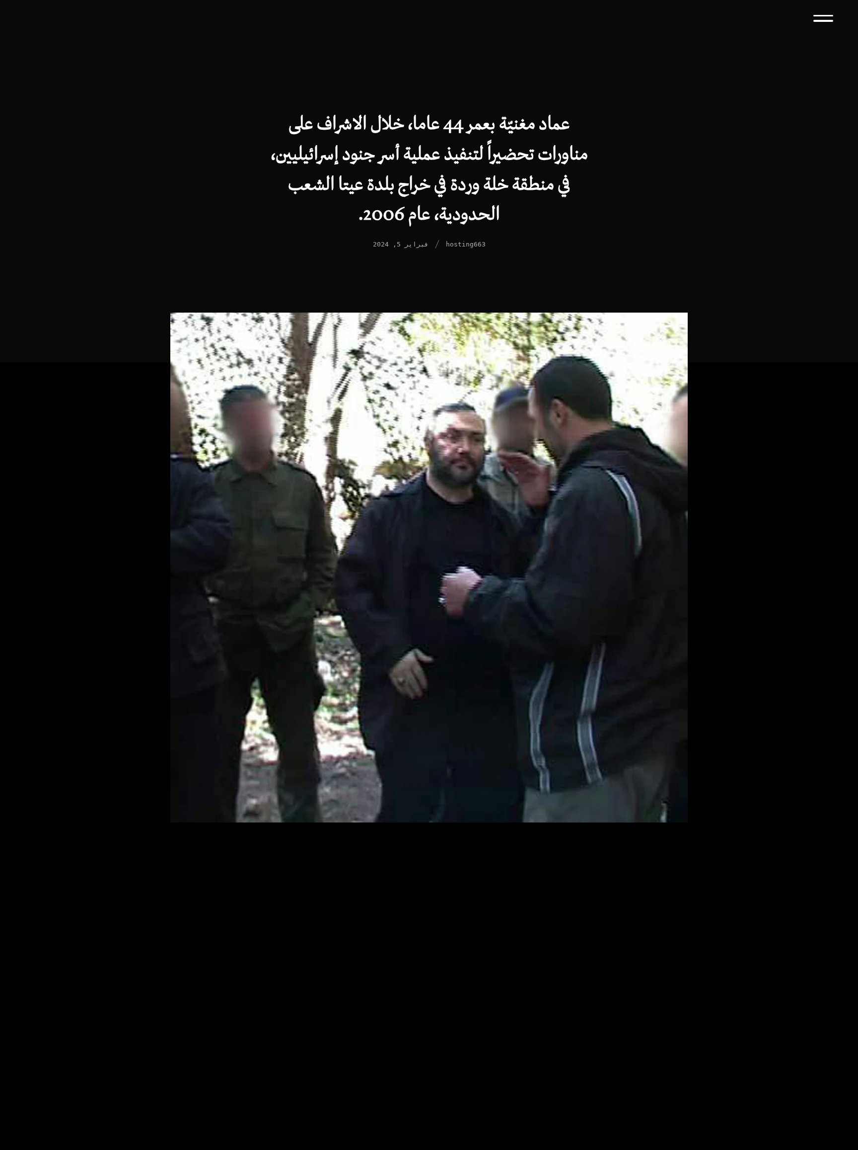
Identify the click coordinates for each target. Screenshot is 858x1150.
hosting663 (466, 244)
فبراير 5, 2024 (401, 244)
